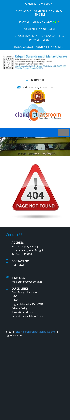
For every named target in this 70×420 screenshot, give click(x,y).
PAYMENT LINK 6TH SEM (39, 29)
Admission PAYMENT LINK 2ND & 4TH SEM (39, 12)
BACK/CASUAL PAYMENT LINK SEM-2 (39, 47)
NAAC (15, 300)
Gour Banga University (25, 292)
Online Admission (38, 3)
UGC (14, 296)
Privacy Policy (19, 308)
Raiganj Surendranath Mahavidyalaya (35, 331)
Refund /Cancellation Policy (27, 316)
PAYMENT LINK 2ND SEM (36, 21)
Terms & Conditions (23, 312)
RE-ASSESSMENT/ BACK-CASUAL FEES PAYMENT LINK (39, 37)
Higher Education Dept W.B (27, 304)
